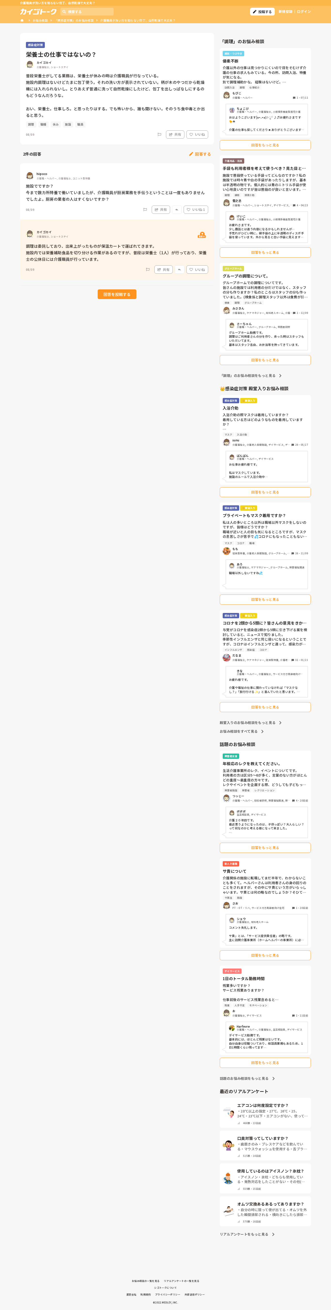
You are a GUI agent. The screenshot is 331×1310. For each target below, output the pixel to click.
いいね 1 (198, 209)
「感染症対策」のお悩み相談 (74, 20)
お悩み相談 (40, 20)
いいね (200, 134)
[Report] (159, 134)
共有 (177, 134)
